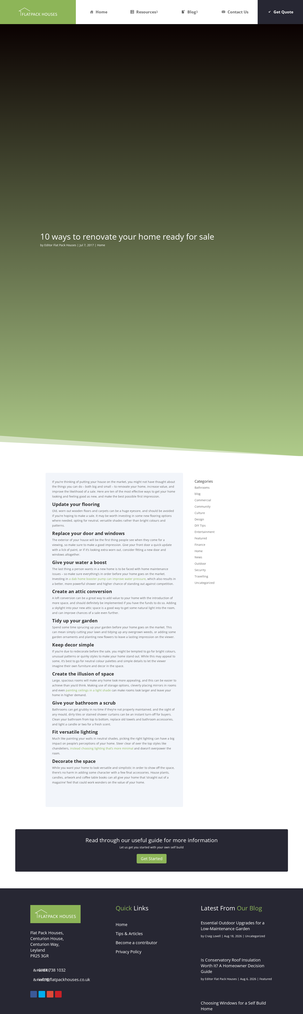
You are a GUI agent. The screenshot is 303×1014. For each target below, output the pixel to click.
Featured (201, 538)
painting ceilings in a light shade (88, 690)
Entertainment (205, 532)
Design (199, 519)
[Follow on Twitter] (42, 994)
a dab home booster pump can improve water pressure (107, 579)
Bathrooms (202, 487)
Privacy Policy (128, 951)
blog (198, 494)
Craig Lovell (213, 936)
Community (202, 506)
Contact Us (238, 12)
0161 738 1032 (52, 970)
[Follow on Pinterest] (58, 994)
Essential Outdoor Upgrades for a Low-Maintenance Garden (232, 925)
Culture (200, 513)
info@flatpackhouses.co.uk (64, 979)
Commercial (203, 500)
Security (200, 570)
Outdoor (200, 564)
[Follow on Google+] (50, 994)
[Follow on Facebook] (33, 994)
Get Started (151, 858)
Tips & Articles (129, 933)
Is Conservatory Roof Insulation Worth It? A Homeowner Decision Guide (232, 965)
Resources (146, 12)
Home (101, 12)
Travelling (201, 576)
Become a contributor (136, 942)
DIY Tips (200, 525)
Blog (191, 12)
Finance (200, 545)
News (198, 557)
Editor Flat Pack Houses (60, 245)
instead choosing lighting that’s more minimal (101, 748)
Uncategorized (205, 583)
